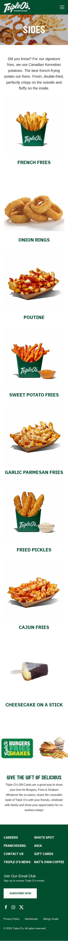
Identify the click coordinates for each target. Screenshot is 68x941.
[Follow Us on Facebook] (6, 907)
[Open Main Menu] (62, 7)
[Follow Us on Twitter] (21, 907)
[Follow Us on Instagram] (13, 907)
